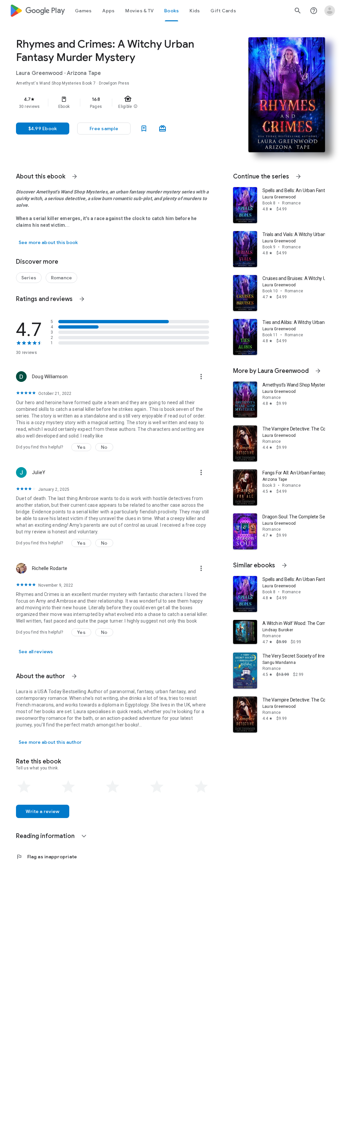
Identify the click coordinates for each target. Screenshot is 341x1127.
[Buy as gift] (162, 129)
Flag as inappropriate (46, 856)
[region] (122, 102)
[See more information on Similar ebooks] (284, 565)
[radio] (24, 787)
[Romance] (61, 278)
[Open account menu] (330, 11)
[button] (104, 129)
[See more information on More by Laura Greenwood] (318, 371)
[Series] (29, 278)
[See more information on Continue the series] (298, 176)
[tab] (83, 10)
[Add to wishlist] (144, 129)
